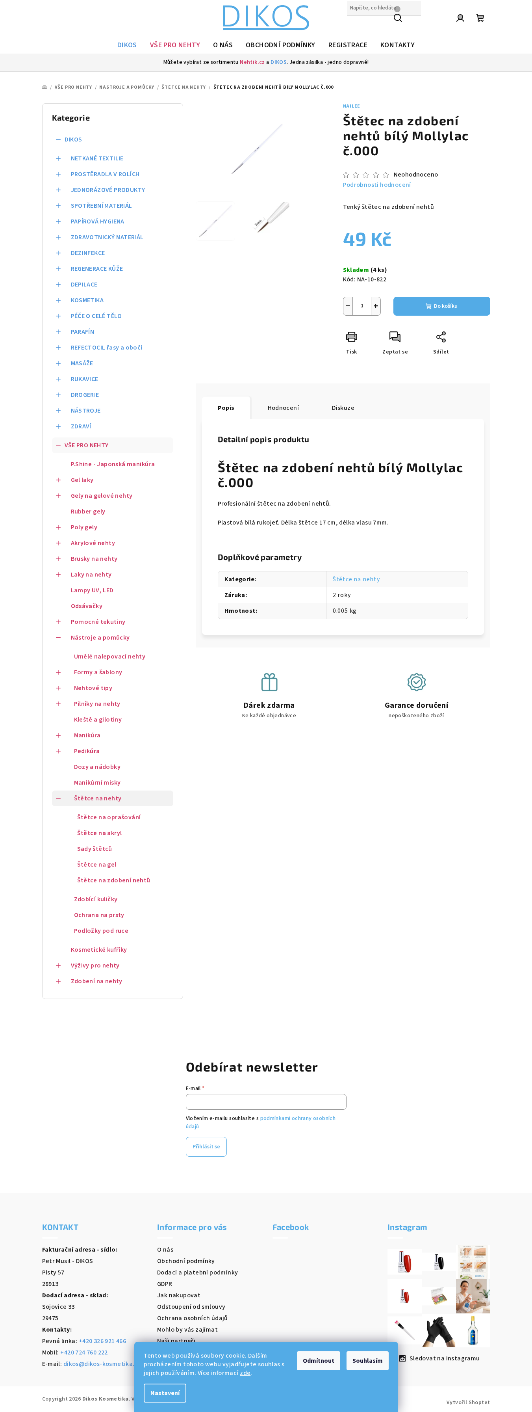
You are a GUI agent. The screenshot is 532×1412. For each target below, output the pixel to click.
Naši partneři (176, 1341)
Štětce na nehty (98, 798)
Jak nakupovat (178, 1295)
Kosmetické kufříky (99, 949)
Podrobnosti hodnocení (377, 184)
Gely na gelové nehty (102, 495)
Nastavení (165, 1393)
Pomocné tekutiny (98, 622)
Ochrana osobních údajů (192, 1318)
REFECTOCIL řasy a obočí (107, 347)
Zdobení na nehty (96, 981)
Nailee (352, 106)
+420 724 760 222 (84, 1352)
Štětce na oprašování (109, 817)
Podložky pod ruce (101, 930)
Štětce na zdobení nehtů (113, 880)
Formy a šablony (98, 672)
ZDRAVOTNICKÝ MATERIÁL (107, 237)
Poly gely (84, 527)
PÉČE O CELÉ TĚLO (96, 316)
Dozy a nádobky (97, 767)
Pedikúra (87, 751)
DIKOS (279, 62)
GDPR (164, 1284)
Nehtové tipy (93, 688)
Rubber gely (88, 511)
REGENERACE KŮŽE (97, 268)
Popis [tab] (226, 408)
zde (245, 1373)
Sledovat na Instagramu (445, 1358)
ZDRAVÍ (81, 426)
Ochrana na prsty (99, 915)
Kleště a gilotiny (98, 719)
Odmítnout (318, 1360)
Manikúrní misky (97, 782)
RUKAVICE (84, 379)
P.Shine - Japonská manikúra (113, 464)
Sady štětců (94, 849)
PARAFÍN (83, 331)
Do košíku (446, 306)
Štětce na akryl (99, 833)
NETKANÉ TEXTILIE (97, 158)
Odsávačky (87, 606)
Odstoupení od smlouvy (191, 1306)
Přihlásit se (206, 1147)
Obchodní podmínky (186, 1261)
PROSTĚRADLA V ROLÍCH (105, 174)
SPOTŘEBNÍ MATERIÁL (101, 205)
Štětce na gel (97, 864)
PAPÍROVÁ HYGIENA (97, 221)
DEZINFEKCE (88, 253)
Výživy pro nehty (95, 965)
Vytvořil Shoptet (468, 1402)
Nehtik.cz (252, 62)
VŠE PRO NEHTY (87, 445)
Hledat (357, 24)
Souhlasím (367, 1360)
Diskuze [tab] (343, 408)
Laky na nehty (91, 574)
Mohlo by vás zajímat (187, 1329)
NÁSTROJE (86, 410)
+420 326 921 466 (102, 1341)
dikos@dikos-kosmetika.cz (102, 1364)
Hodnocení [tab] (283, 408)
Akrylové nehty (93, 543)
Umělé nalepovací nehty (110, 656)
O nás (165, 1249)
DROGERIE (85, 395)
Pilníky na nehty (97, 703)
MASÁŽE (82, 363)
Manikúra (87, 735)
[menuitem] (127, 45)
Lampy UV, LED (92, 590)
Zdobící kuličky (96, 899)
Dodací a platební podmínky (197, 1272)
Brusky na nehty (94, 558)
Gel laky (82, 480)
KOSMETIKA (87, 300)
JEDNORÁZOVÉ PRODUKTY (108, 190)
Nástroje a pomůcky (100, 637)
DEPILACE (84, 284)
